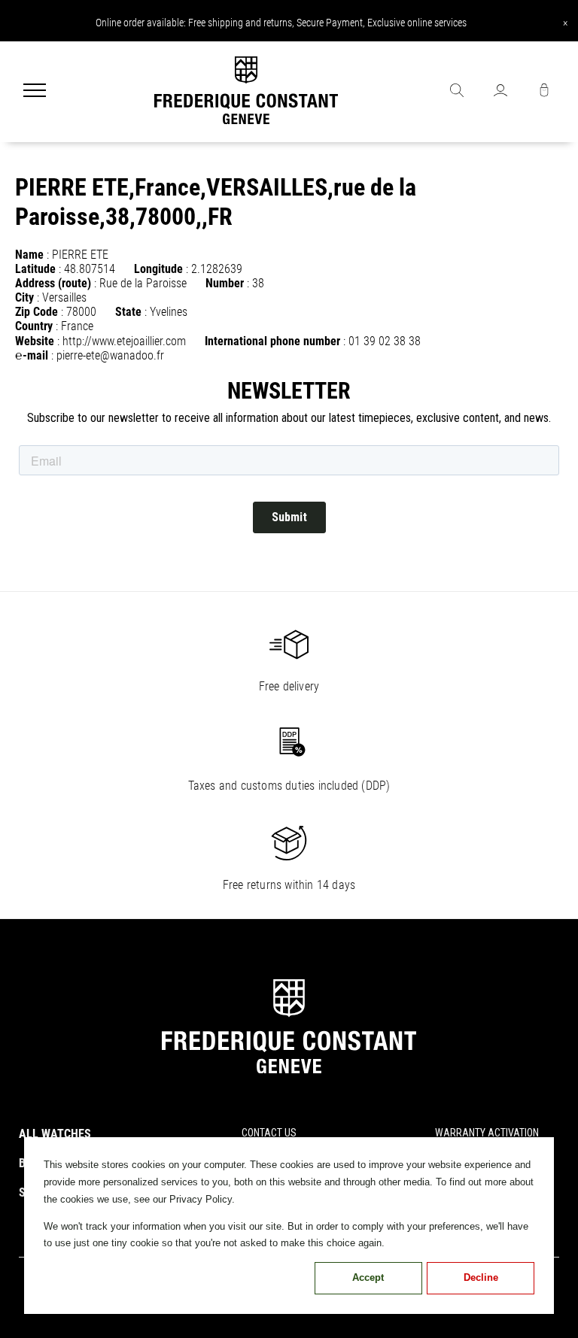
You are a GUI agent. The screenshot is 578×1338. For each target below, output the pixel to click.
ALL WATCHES (55, 1134)
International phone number (272, 341)
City (24, 297)
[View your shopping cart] (544, 91)
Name (29, 254)
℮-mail (31, 355)
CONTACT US (269, 1133)
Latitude (35, 269)
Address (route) (53, 283)
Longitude (158, 269)
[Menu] (34, 91)
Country (34, 326)
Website (34, 341)
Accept (368, 1277)
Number (224, 283)
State (128, 312)
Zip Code (36, 312)
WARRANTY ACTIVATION (487, 1133)
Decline (481, 1277)
